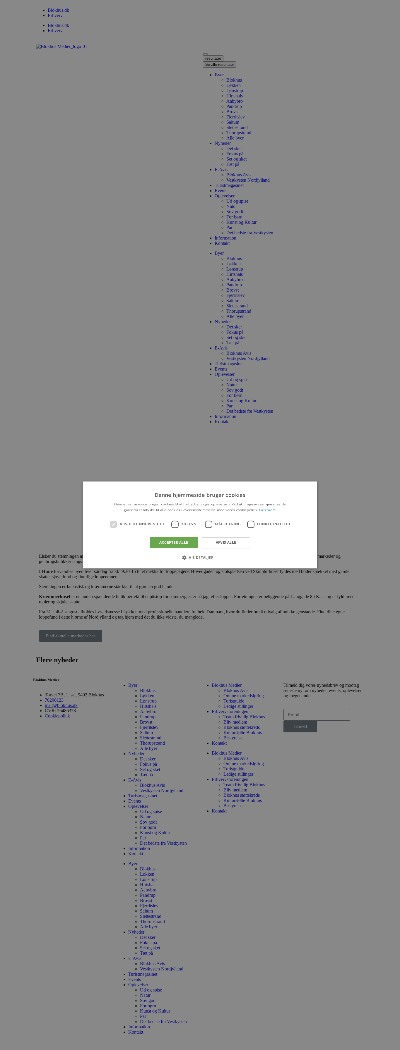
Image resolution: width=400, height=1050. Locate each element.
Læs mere (267, 510)
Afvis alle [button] (226, 542)
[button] (200, 557)
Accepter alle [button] (173, 542)
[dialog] (200, 524)
